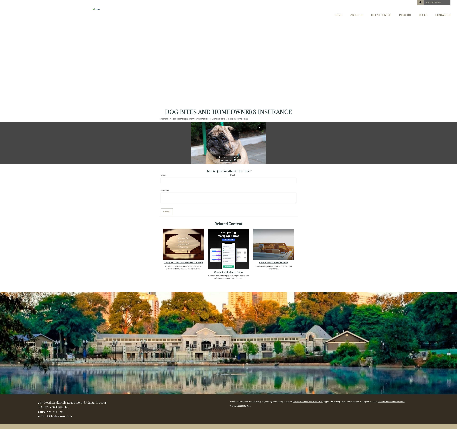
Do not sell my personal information (391, 401)
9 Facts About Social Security (273, 262)
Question (165, 190)
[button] (356, 14)
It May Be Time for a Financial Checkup (183, 262)
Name (163, 175)
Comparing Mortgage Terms (228, 272)
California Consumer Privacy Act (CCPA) (308, 401)
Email (232, 175)
